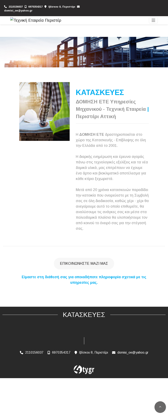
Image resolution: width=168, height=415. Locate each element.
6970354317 (35, 6)
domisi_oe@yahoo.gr (18, 10)
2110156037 (16, 6)
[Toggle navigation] (153, 20)
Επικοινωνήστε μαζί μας (84, 263)
